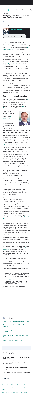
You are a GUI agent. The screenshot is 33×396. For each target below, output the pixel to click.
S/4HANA (5, 108)
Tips (21, 392)
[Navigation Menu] (2, 10)
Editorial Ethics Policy (10, 383)
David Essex (5, 25)
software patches (10, 279)
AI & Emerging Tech (9, 353)
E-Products (24, 387)
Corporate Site (22, 384)
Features (3, 389)
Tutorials (25, 392)
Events (29, 387)
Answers (14, 387)
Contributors (4, 387)
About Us (3, 383)
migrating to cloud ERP (13, 63)
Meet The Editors (19, 383)
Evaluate (5, 13)
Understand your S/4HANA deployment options (16, 321)
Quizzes (17, 392)
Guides (3, 392)
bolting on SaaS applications (10, 144)
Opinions (7, 392)
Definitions (19, 387)
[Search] (31, 10)
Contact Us (26, 383)
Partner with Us (10, 384)
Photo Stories (12, 392)
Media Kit (16, 384)
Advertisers (4, 384)
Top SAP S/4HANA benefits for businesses (14, 340)
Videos (3, 393)
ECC (23, 106)
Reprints (9, 387)
